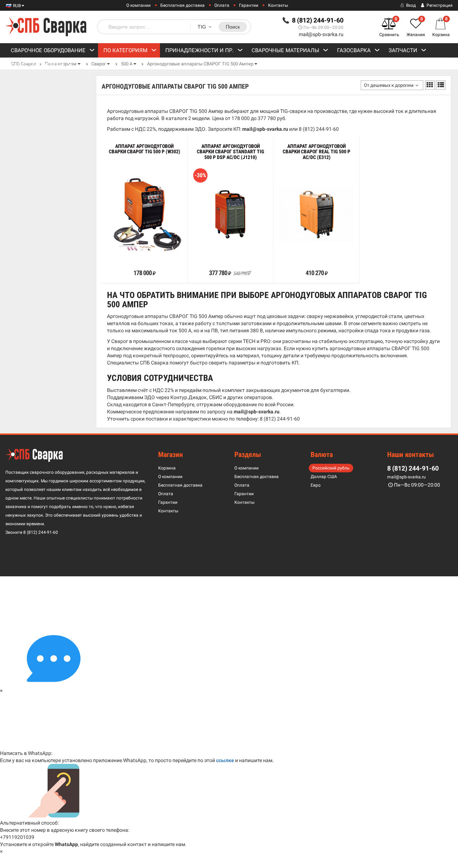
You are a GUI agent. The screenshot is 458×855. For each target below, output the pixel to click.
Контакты (278, 5)
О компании (138, 5)
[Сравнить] (112, 257)
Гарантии (248, 5)
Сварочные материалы (285, 50)
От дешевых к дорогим (389, 85)
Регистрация (439, 5)
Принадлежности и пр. (199, 50)
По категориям (125, 50)
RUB (16, 5)
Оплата (221, 5)
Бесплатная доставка (182, 5)
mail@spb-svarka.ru (321, 34)
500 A (126, 63)
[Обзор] (122, 257)
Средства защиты (37, 64)
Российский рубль (331, 468)
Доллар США (324, 476)
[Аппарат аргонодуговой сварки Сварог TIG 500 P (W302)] (144, 215)
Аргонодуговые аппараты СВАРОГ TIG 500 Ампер (200, 63)
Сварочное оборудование (48, 50)
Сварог (98, 63)
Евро (316, 485)
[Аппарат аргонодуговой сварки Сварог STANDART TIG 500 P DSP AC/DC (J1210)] (230, 215)
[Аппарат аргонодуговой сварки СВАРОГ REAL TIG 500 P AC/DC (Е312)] (316, 215)
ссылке (225, 760)
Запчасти (403, 50)
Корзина (167, 468)
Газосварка (354, 50)
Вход (410, 5)
